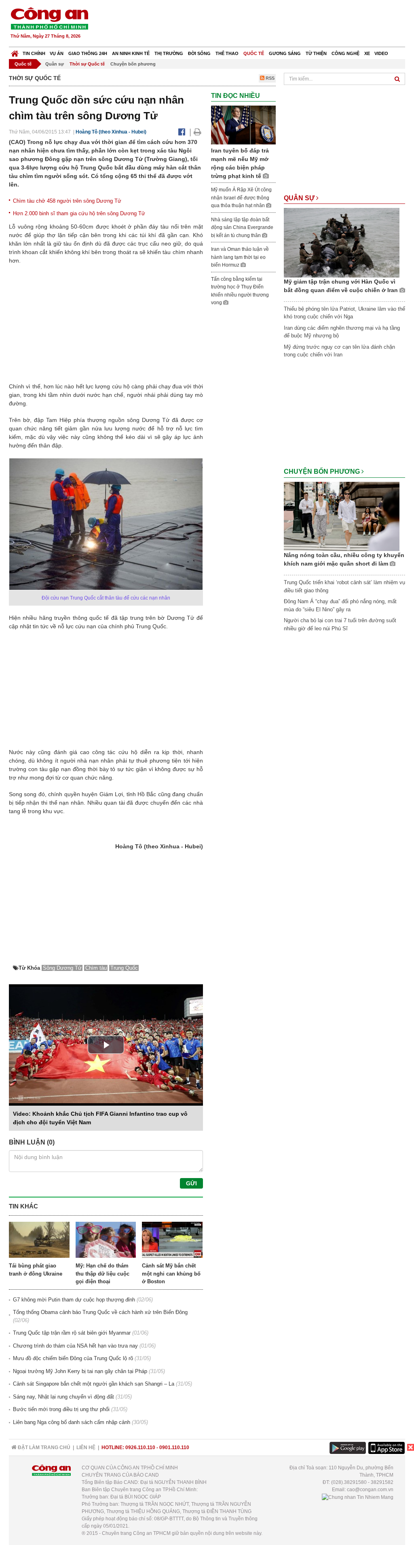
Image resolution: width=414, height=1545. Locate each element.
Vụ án (56, 53)
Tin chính (34, 53)
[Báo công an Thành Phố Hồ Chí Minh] (49, 18)
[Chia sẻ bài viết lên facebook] (181, 132)
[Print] (197, 132)
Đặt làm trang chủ (43, 1447)
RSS (269, 78)
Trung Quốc (124, 968)
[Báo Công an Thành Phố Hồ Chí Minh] (15, 52)
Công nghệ (345, 53)
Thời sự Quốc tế (87, 63)
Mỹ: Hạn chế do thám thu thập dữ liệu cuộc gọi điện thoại (102, 1273)
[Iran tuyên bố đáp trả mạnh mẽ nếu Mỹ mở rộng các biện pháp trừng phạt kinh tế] (243, 125)
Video (381, 53)
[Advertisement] (258, 24)
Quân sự (54, 63)
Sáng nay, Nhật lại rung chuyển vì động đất (63, 1397)
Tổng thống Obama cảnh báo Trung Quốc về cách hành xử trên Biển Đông (100, 1312)
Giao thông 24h (87, 53)
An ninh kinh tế (131, 53)
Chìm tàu (96, 968)
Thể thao (227, 53)
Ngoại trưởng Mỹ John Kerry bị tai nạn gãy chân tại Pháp (80, 1371)
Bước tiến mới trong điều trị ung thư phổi (61, 1409)
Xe (367, 53)
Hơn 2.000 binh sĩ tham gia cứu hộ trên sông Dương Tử (79, 213)
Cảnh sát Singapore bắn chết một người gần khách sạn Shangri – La (93, 1384)
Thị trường (168, 53)
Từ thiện (316, 53)
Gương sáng (285, 53)
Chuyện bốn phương (133, 63)
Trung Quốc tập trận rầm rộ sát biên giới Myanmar (72, 1333)
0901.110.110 (174, 1447)
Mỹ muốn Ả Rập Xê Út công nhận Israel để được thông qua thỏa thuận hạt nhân (241, 197)
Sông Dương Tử (62, 968)
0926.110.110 (140, 1447)
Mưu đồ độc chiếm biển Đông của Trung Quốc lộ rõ (73, 1358)
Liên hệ (85, 1447)
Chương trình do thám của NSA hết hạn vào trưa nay (75, 1346)
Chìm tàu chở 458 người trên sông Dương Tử (67, 201)
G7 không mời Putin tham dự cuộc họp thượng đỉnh (74, 1300)
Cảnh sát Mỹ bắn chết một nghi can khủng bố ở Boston (171, 1273)
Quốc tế (253, 53)
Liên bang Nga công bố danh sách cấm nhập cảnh (71, 1422)
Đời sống (199, 53)
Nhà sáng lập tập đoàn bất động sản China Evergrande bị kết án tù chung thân (242, 227)
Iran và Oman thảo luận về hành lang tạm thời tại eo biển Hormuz (240, 257)
